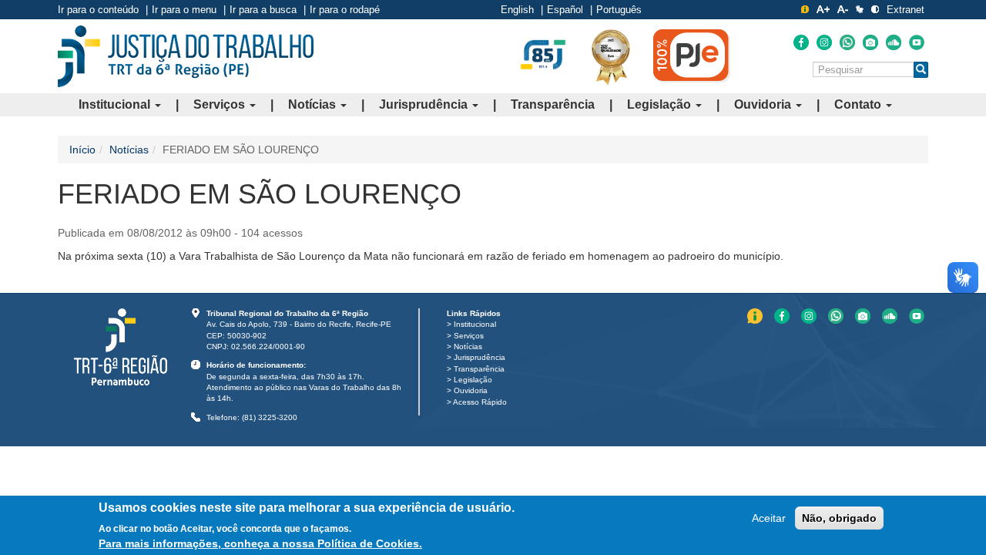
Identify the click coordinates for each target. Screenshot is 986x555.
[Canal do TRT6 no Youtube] (916, 42)
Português (619, 9)
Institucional (116, 104)
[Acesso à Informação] (805, 9)
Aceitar (769, 518)
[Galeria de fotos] (870, 42)
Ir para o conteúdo (98, 9)
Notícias (313, 104)
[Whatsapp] (847, 42)
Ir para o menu (184, 9)
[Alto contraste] (875, 9)
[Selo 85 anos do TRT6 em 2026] (543, 55)
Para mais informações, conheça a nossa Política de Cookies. (260, 543)
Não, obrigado (839, 518)
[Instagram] (824, 42)
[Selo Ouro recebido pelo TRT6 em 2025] (611, 56)
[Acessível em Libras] (860, 9)
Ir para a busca (263, 9)
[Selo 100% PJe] (691, 55)
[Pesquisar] (921, 70)
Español (565, 9)
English (517, 9)
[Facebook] (801, 42)
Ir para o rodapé (345, 9)
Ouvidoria (764, 104)
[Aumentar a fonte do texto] (823, 9)
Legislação (660, 104)
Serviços (220, 104)
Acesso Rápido (480, 402)
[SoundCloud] (893, 42)
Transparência (553, 104)
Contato (859, 104)
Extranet (905, 9)
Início (82, 149)
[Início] (186, 56)
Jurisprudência (425, 104)
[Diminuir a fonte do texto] (842, 9)
